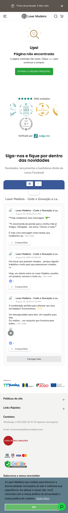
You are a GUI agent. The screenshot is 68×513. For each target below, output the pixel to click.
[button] (5, 16)
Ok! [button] (34, 507)
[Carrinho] (62, 16)
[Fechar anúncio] (62, 6)
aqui (51, 58)
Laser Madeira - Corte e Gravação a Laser (32, 199)
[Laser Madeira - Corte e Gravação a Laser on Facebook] (34, 189)
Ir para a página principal (34, 71)
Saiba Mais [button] (42, 498)
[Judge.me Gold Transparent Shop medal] (42, 109)
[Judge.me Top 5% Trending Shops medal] (26, 123)
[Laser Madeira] (34, 16)
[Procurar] (56, 16)
